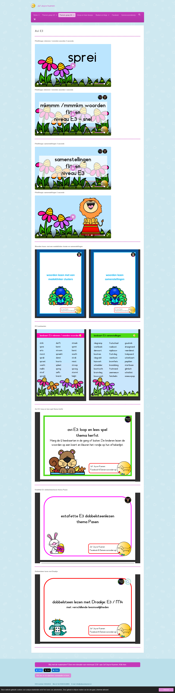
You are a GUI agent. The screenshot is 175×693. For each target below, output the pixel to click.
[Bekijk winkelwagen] (34, 19)
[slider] (62, 84)
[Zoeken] (139, 14)
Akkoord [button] (166, 690)
